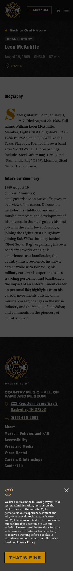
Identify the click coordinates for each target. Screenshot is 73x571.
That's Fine (25, 557)
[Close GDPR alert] (66, 490)
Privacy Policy (26, 542)
